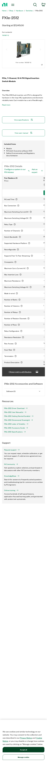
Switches (29, 10)
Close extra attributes (20, 371)
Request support (10, 450)
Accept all (23, 749)
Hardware (19, 10)
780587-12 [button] (5, 35)
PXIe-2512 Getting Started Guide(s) (17, 416)
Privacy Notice (26, 738)
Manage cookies (23, 757)
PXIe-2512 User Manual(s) (13, 412)
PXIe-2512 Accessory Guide (14, 428)
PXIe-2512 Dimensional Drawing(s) (17, 420)
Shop (11, 10)
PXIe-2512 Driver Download (14, 408)
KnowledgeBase (10, 476)
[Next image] (40, 50)
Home (4, 10)
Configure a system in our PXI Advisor (15, 170)
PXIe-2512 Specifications (13, 432)
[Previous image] (6, 50)
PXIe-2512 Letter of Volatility (14, 424)
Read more (6, 105)
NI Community (9, 464)
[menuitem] (35, 5)
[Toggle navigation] (13, 4)
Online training (9, 490)
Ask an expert (34, 170)
